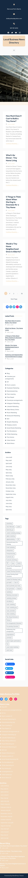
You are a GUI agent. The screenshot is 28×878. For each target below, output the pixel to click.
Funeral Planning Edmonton (13, 571)
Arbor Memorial (10, 526)
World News (10, 443)
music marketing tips (11, 607)
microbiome (9, 601)
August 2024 (9, 497)
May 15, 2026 (11, 254)
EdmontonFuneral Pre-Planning (12, 543)
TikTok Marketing (12, 434)
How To (16, 582)
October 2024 (10, 491)
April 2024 (9, 509)
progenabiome (10, 634)
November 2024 (10, 488)
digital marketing (10, 536)
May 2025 (9, 469)
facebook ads (9, 556)
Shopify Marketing (12, 422)
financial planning (12, 391)
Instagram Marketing (13, 403)
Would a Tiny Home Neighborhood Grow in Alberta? (13, 247)
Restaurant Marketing (13, 415)
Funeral (19, 563)
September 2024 (11, 494)
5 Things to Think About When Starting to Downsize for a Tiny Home (13, 202)
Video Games (11, 440)
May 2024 (9, 506)
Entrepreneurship (10, 553)
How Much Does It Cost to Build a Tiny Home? (14, 118)
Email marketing (10, 547)
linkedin (19, 588)
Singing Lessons (12, 425)
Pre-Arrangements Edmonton (13, 623)
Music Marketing (12, 412)
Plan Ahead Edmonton (12, 617)
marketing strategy (11, 598)
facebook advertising (11, 560)
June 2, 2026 (11, 124)
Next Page (14, 299)
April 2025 (9, 472)
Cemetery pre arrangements (10, 378)
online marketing (10, 613)
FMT (7, 563)
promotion (9, 637)
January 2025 (10, 482)
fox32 (12, 563)
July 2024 (8, 500)
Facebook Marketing (13, 388)
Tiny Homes (10, 437)
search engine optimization (13, 640)
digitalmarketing (10, 539)
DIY (8, 382)
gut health (9, 582)
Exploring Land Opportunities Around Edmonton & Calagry (14, 355)
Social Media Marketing (14, 428)
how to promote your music (13, 585)
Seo (7, 644)
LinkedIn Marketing (13, 406)
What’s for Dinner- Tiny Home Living (11, 158)
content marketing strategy (13, 533)
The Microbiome (12, 431)
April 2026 (9, 463)
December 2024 (10, 485)
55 (22, 293)
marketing (9, 592)
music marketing (10, 604)
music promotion (10, 610)
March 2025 (9, 475)
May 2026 (9, 460)
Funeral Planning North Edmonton (12, 575)
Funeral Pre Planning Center (13, 579)
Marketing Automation (12, 595)
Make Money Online (13, 409)
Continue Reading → (12, 143)
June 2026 (9, 457)
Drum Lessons (11, 385)
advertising (9, 523)
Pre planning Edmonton (12, 626)
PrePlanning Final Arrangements (10, 630)
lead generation (10, 588)
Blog (8, 373)
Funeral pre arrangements (15, 400)
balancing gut (9, 529)
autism (18, 526)
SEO (8, 419)
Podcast (8, 620)
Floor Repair (10, 397)
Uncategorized (6, 771)
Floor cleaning (11, 394)
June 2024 (9, 503)
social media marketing (12, 647)
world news (9, 650)
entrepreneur (9, 550)
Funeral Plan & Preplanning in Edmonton (13, 567)
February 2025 (10, 479)
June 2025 (9, 466)
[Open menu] (14, 50)
